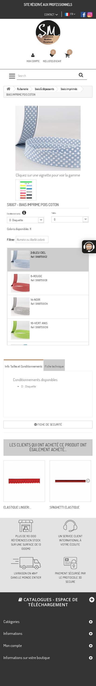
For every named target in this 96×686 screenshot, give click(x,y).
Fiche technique (54, 366)
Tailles (53, 213)
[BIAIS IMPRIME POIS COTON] (26, 190)
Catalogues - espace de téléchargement (50, 602)
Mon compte (33, 61)
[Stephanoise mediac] (48, 32)
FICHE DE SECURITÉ (49, 424)
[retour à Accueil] (8, 89)
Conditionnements (14, 213)
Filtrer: (11, 239)
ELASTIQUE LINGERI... (17, 507)
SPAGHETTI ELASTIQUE (64, 507)
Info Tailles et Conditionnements (23, 366)
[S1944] (24, 481)
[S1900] (70, 481)
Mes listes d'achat (52, 61)
